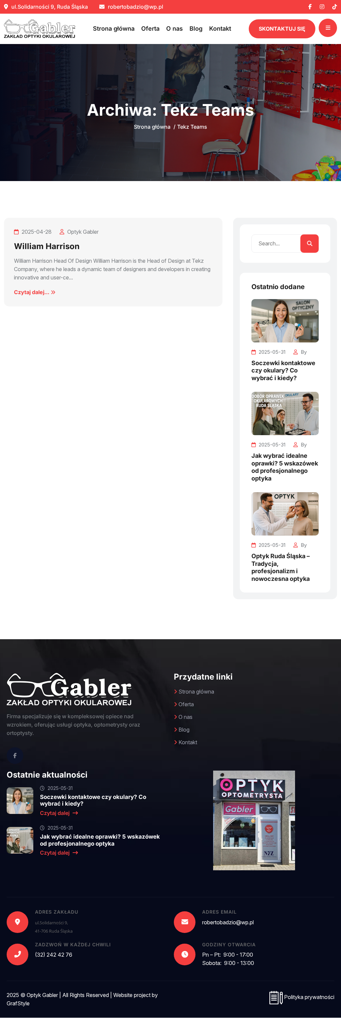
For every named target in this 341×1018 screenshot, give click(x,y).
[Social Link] (15, 755)
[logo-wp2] (39, 28)
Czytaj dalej (55, 813)
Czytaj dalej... (32, 292)
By (303, 352)
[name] (310, 7)
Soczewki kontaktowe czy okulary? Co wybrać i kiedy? (283, 370)
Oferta (150, 28)
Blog (195, 28)
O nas (174, 28)
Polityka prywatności (308, 997)
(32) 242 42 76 (53, 954)
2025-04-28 (36, 231)
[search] (309, 243)
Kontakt (220, 28)
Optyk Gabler (82, 231)
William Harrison (47, 246)
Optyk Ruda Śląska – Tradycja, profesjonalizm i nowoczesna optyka (280, 567)
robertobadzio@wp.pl (135, 6)
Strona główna (114, 28)
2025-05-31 (271, 352)
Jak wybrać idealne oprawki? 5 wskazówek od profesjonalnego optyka (284, 467)
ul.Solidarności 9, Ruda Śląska (49, 6)
